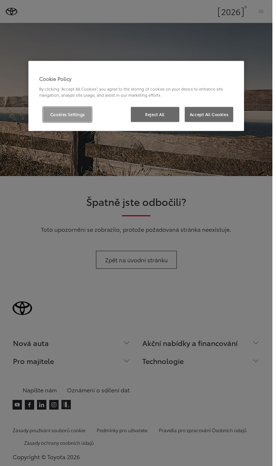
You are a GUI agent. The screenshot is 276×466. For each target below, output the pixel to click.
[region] (136, 96)
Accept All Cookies (209, 114)
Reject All (155, 114)
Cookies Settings (67, 114)
